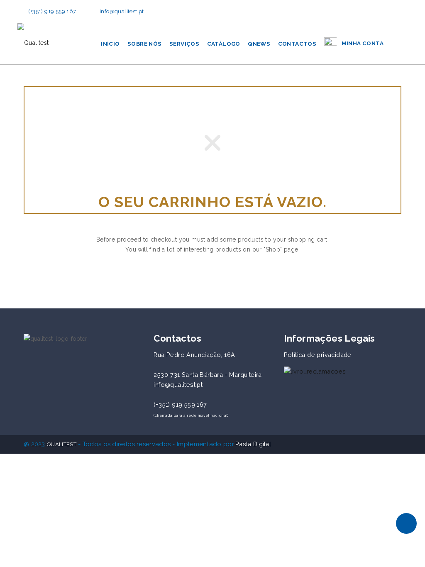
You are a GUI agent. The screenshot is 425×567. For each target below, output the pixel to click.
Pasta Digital (253, 443)
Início (110, 43)
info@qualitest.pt (122, 11)
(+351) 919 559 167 (52, 11)
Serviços (184, 43)
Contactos (297, 43)
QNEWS (259, 43)
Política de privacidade (318, 354)
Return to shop (212, 277)
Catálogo (223, 43)
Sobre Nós (144, 43)
